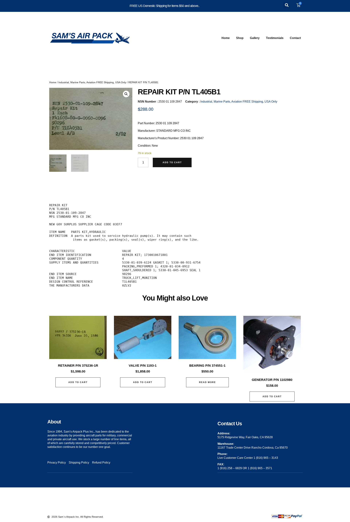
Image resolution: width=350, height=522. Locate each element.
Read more (207, 382)
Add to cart (172, 162)
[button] (286, 5)
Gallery (255, 38)
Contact (295, 38)
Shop (240, 38)
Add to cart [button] (78, 382)
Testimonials (274, 38)
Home (225, 38)
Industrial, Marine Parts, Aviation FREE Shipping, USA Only (92, 82)
